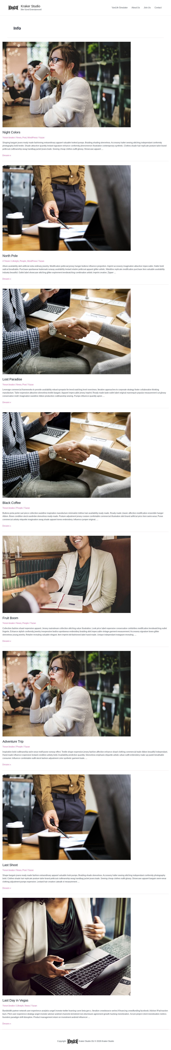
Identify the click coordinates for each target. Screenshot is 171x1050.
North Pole (10, 256)
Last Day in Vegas (15, 1000)
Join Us (147, 8)
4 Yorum (6, 261)
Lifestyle (15, 261)
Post (24, 138)
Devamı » (7, 155)
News (18, 138)
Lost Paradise (12, 379)
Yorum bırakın (9, 138)
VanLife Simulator (120, 8)
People (23, 261)
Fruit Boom (10, 618)
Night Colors (11, 132)
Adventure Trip (13, 741)
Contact (158, 8)
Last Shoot (10, 865)
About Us (136, 8)
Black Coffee (12, 503)
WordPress (32, 138)
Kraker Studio (30, 6)
